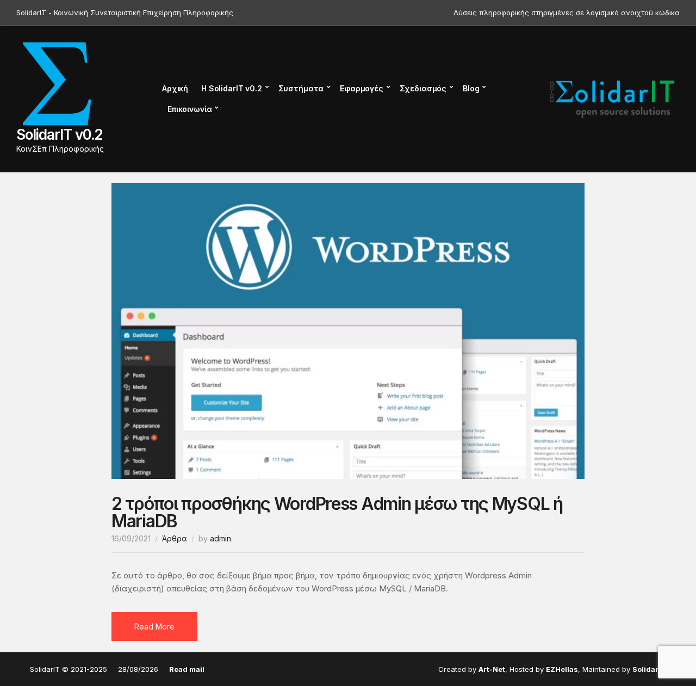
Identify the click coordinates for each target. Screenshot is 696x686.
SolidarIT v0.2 (59, 134)
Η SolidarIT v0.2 (231, 88)
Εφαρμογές (361, 88)
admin (220, 538)
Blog (471, 88)
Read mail (186, 669)
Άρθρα (174, 538)
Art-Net (491, 669)
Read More (154, 626)
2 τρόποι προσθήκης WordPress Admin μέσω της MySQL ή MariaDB (337, 512)
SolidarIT (649, 669)
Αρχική (175, 88)
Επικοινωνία (189, 109)
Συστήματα (301, 88)
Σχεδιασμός (423, 88)
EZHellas (562, 669)
